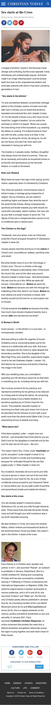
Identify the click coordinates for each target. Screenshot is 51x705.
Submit (39, 667)
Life (25, 688)
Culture (15, 688)
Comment (35, 688)
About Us (10, 692)
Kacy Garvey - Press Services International (19, 17)
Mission (17, 683)
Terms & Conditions (36, 692)
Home (7, 683)
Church (29, 683)
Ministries (41, 683)
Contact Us (21, 692)
